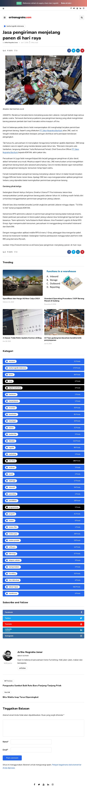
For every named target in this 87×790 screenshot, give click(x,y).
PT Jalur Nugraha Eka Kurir (51, 130)
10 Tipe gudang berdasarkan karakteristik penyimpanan (62, 339)
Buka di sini (66, 3)
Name (5, 742)
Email (5, 750)
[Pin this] (82, 51)
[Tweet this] (73, 51)
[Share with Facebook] (69, 51)
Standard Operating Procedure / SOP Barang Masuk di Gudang (64, 299)
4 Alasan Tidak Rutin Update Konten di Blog (22, 338)
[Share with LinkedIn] (78, 51)
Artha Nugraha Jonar (11, 42)
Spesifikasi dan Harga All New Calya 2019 (21, 298)
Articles (22, 668)
